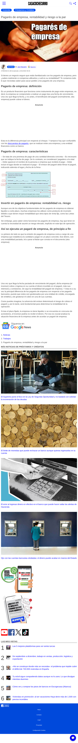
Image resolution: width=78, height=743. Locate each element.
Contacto (39, 715)
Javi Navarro (22, 67)
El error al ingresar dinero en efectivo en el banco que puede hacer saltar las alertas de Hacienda (39, 505)
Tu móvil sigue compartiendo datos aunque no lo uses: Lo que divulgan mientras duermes (43, 677)
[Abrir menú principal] (4, 3)
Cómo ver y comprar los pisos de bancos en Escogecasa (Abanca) (41, 687)
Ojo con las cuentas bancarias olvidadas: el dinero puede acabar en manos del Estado (39, 558)
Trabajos (7, 339)
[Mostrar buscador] (70, 3)
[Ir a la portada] (38, 4)
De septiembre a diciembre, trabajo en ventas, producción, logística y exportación (42, 657)
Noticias (6, 335)
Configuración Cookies (39, 730)
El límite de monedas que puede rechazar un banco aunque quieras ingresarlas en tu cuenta (38, 451)
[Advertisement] (39, 121)
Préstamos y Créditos (24, 10)
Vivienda (6, 10)
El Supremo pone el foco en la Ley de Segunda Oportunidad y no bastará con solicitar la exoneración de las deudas (38, 398)
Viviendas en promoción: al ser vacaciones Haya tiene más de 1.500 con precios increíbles (44, 698)
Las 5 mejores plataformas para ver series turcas (33, 646)
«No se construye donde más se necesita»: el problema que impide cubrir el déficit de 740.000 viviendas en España (44, 667)
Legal (39, 720)
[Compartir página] (74, 3)
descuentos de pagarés (18, 143)
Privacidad (39, 725)
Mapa (39, 709)
